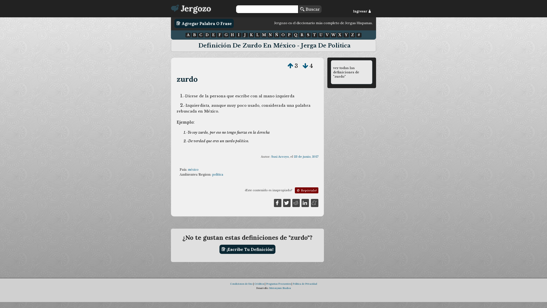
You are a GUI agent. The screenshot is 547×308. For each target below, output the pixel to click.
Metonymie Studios (280, 288)
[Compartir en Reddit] (296, 202)
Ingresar (360, 11)
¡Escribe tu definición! (250, 249)
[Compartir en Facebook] (277, 202)
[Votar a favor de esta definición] (290, 65)
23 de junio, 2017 (306, 156)
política (217, 174)
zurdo (187, 79)
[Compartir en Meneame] (314, 202)
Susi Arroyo (280, 156)
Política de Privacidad (305, 283)
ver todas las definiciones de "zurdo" (346, 72)
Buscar (312, 9)
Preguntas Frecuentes (278, 283)
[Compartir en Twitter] (287, 202)
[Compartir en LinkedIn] (305, 202)
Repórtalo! (308, 190)
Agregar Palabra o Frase (206, 23)
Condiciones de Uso (241, 283)
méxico (193, 170)
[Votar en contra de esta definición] (305, 65)
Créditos (259, 283)
